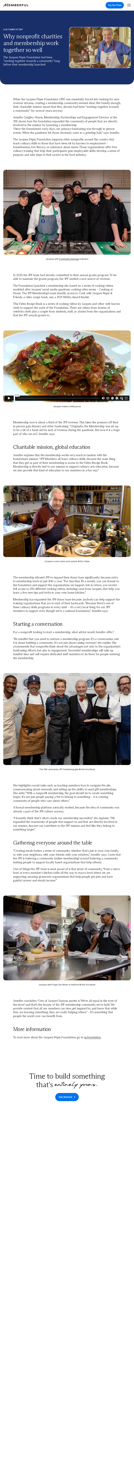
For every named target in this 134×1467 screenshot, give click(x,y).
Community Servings (69, 259)
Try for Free (115, 5)
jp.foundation (92, 1037)
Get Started (65, 1097)
